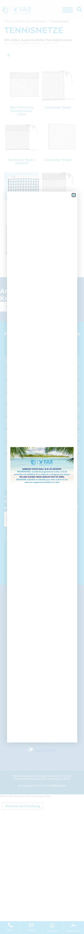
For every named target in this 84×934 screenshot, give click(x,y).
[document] (42, 467)
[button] (73, 195)
